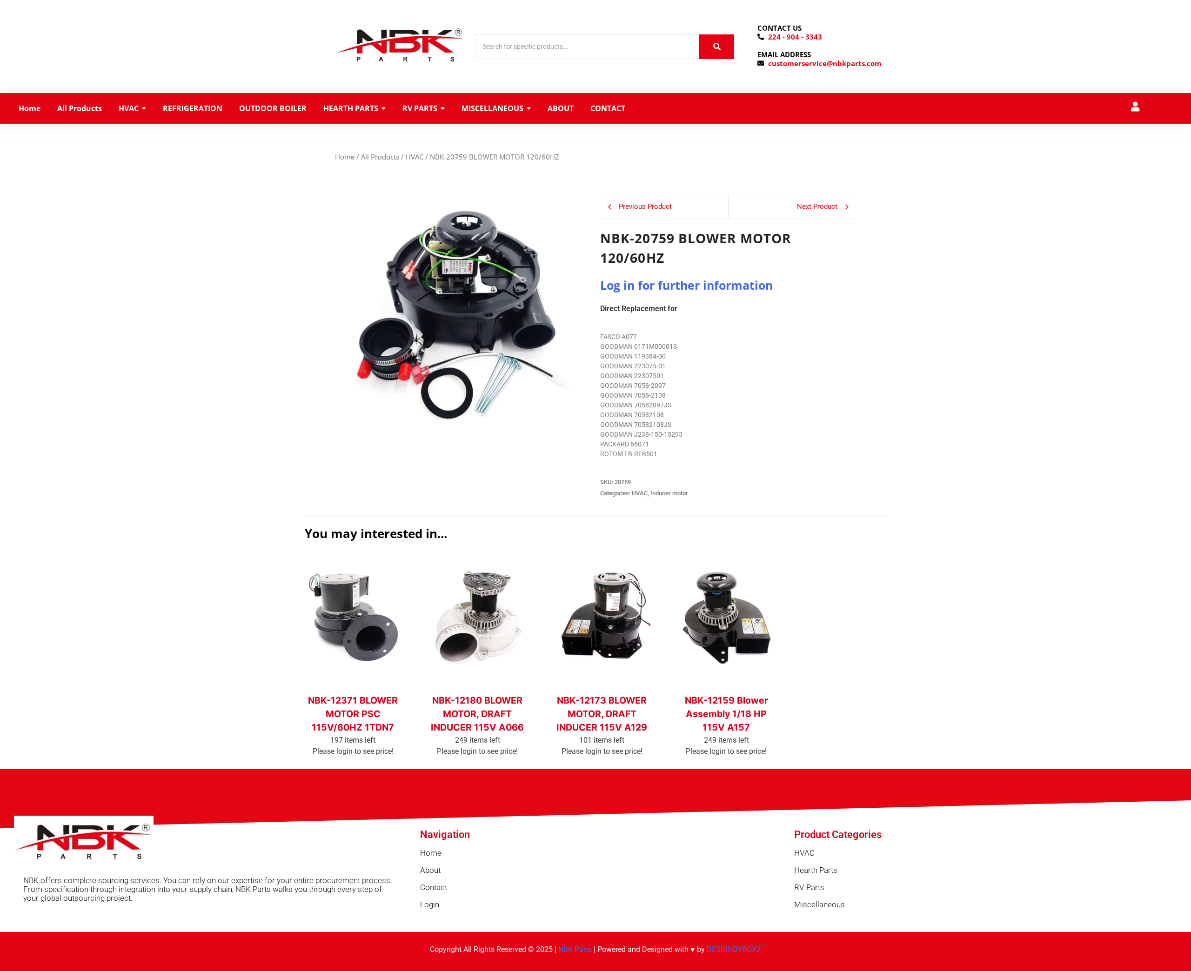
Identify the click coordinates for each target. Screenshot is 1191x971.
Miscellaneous (819, 904)
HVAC (414, 156)
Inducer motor (669, 493)
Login (429, 904)
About (430, 870)
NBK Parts (575, 949)
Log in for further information (686, 285)
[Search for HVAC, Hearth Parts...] (716, 46)
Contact (433, 887)
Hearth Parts (815, 870)
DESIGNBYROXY (734, 949)
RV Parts (809, 887)
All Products (380, 156)
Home (345, 156)
